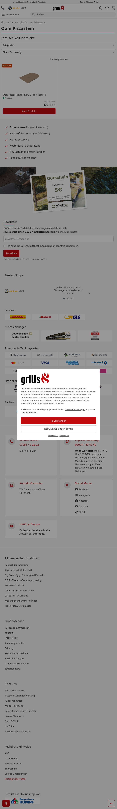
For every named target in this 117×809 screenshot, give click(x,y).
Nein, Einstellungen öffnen (58, 428)
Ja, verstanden (58, 420)
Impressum (64, 435)
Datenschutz (53, 435)
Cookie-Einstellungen (75, 409)
